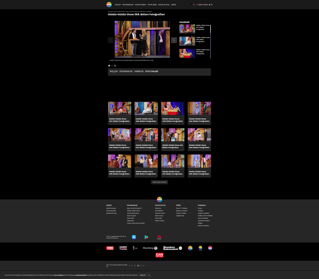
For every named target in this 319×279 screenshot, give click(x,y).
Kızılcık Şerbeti (111, 211)
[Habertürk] (110, 248)
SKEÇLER (114, 71)
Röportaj (158, 208)
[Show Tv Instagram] (135, 265)
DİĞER (173, 4)
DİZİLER (118, 4)
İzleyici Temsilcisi (203, 226)
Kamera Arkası (160, 213)
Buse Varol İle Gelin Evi (134, 208)
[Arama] (212, 4)
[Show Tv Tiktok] (143, 265)
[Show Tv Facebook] (129, 265)
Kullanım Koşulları (203, 213)
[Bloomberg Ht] (150, 248)
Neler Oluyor (159, 216)
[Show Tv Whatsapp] (115, 66)
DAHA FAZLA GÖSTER (159, 182)
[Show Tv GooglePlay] (147, 237)
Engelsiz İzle (180, 216)
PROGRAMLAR (127, 4)
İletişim (200, 223)
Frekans (200, 211)
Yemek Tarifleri (181, 213)
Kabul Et (143, 275)
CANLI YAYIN (203, 4)
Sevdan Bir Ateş (111, 213)
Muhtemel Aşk (111, 208)
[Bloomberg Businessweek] (172, 248)
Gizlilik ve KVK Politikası (205, 216)
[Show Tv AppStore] (134, 237)
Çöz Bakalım (159, 211)
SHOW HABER (140, 4)
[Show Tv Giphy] (141, 265)
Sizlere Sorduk (159, 221)
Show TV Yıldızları (181, 208)
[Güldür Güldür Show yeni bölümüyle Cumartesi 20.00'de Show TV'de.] (142, 39)
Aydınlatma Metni (81, 275)
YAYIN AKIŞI (152, 4)
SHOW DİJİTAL (163, 4)
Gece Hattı (130, 218)
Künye (200, 208)
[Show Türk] (200, 248)
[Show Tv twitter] (112, 65)
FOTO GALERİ (151, 71)
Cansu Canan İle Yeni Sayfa (136, 223)
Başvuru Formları (181, 211)
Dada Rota (130, 221)
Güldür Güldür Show (133, 211)
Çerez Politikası (59, 275)
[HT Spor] (135, 248)
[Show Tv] (109, 4)
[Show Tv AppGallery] (159, 237)
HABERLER (139, 71)
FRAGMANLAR (126, 71)
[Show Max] (210, 248)
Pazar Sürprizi (131, 216)
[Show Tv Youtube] (138, 265)
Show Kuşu (158, 218)
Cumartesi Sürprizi (133, 213)
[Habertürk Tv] (123, 248)
